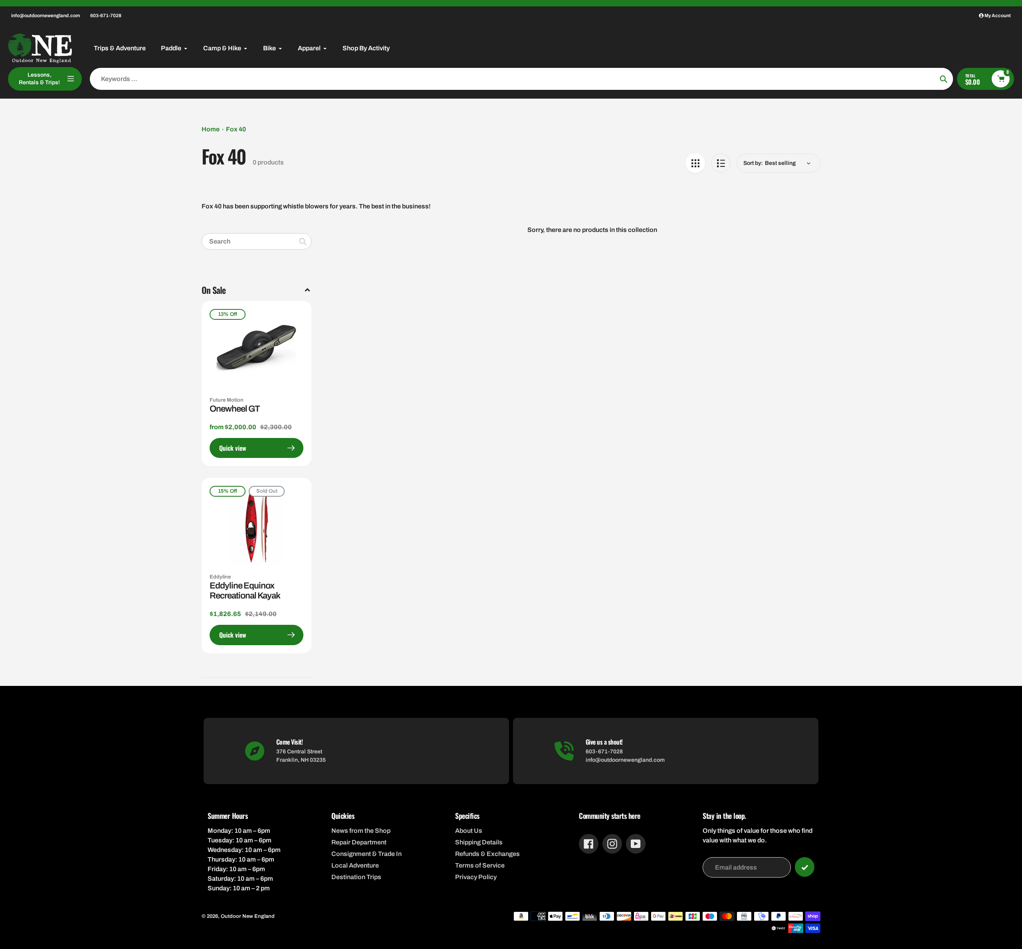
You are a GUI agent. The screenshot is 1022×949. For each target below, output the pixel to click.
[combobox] (256, 241)
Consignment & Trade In (366, 853)
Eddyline (220, 577)
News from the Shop (360, 830)
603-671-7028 (105, 15)
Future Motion (227, 400)
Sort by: (753, 163)
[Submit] (804, 867)
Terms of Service (480, 865)
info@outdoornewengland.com (45, 15)
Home (211, 129)
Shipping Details (479, 842)
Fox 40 (236, 129)
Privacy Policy (476, 877)
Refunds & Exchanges (487, 853)
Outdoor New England (248, 916)
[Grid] (695, 163)
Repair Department (358, 842)
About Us (468, 830)
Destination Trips (356, 877)
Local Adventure (355, 865)
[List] (721, 163)
